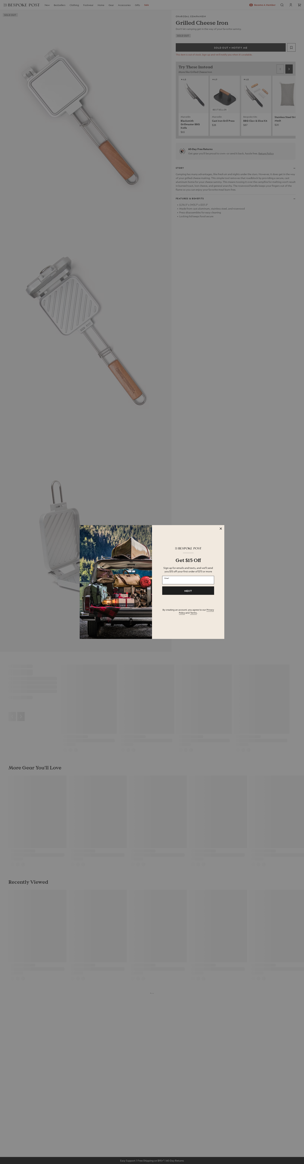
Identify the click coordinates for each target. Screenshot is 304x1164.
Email (166, 578)
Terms (193, 612)
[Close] (220, 528)
